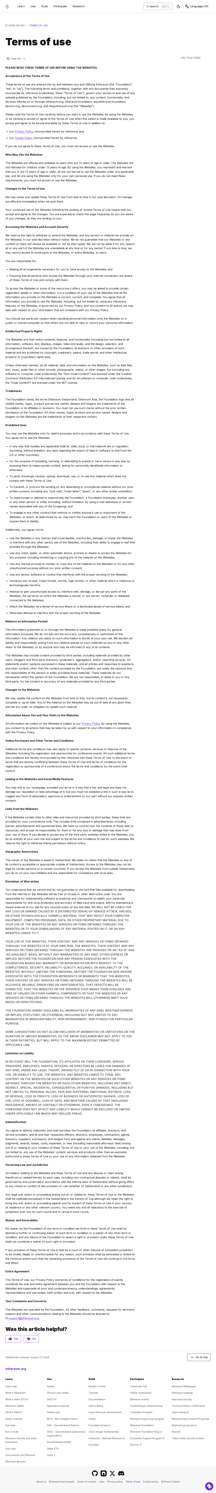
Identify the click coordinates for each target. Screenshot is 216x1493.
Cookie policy (150, 1481)
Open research (180, 1412)
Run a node (11, 1431)
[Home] (7, 6)
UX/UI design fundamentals (104, 1431)
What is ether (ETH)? (17, 1399)
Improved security (182, 1399)
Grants (92, 1418)
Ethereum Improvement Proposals (190, 1418)
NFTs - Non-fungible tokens (62, 1418)
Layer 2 (51, 1455)
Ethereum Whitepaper (184, 1386)
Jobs (101, 1481)
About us (41, 1481)
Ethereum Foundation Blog (146, 1431)
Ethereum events (139, 1399)
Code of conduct (86, 1481)
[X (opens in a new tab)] (112, 1473)
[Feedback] (209, 1486)
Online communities (141, 1392)
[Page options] (24, 58)
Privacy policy (115, 1481)
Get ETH (51, 1399)
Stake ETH (53, 1448)
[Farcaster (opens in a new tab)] (104, 1473)
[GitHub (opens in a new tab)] (95, 1473)
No (34, 1338)
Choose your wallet (58, 1392)
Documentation (97, 1399)
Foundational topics (99, 1425)
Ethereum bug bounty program (147, 1418)
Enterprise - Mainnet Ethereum (107, 1438)
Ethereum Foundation (142, 1425)
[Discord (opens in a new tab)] (121, 1473)
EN (199, 6)
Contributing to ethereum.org (146, 1405)
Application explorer (58, 1405)
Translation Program (141, 1412)
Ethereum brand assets (61, 1481)
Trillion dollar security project (188, 1438)
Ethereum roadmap (182, 1392)
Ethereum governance (184, 1425)
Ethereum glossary (15, 1461)
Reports (176, 1431)
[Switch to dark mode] (178, 6)
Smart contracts (14, 1418)
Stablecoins (53, 1412)
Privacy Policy (24, 131)
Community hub (138, 1386)
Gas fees (10, 1425)
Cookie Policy (23, 138)
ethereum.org (15, 25)
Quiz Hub (10, 1448)
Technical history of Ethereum (188, 1405)
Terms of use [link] (38, 25)
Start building (96, 1405)
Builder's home (97, 1386)
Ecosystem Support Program (147, 1438)
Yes (16, 1338)
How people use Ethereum (20, 1455)
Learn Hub (11, 1386)
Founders (94, 1444)
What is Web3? (13, 1412)
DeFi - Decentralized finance (63, 1425)
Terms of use (133, 1481)
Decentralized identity (59, 1442)
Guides (51, 1386)
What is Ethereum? (15, 1392)
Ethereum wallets (14, 1405)
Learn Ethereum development (105, 1412)
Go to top (202, 1357)
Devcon (136, 1444)
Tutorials (93, 1392)
